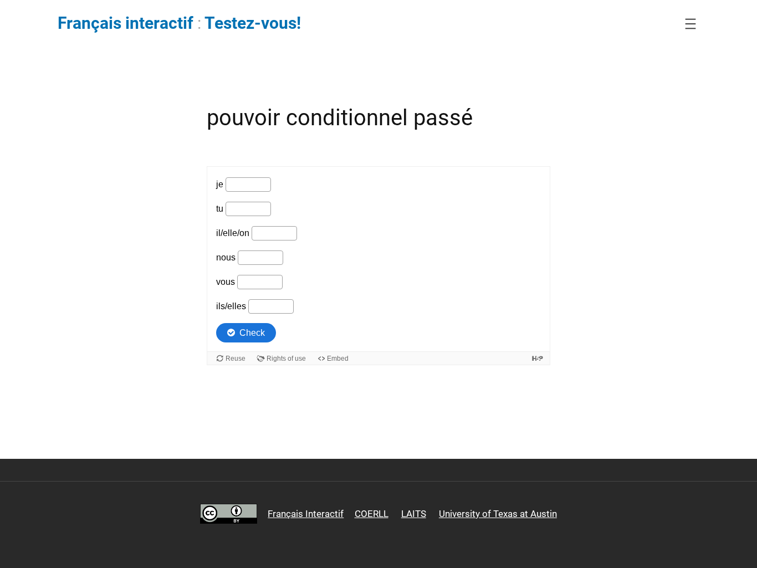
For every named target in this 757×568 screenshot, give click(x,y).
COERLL (371, 513)
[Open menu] (690, 24)
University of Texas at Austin (498, 513)
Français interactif (125, 23)
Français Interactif (306, 513)
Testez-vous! (252, 23)
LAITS (413, 513)
